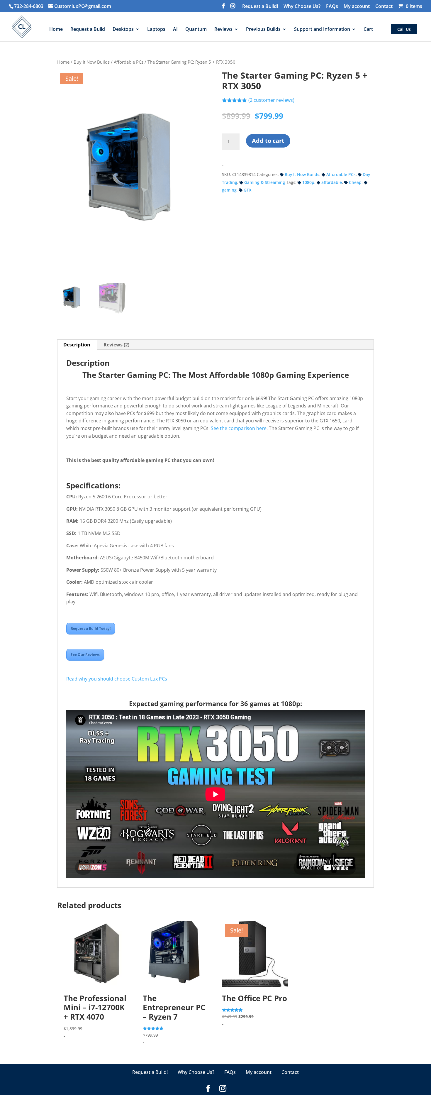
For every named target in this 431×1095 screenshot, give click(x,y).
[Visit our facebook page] (223, 8)
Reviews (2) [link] (116, 344)
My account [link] (357, 6)
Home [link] (63, 62)
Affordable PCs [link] (128, 62)
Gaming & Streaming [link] (264, 182)
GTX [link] (247, 190)
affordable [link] (331, 182)
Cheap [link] (355, 182)
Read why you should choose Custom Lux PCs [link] (116, 679)
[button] (425, 1051)
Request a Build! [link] (260, 6)
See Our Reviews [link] (85, 654)
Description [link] (76, 344)
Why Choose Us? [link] (302, 6)
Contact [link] (384, 6)
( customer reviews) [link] (271, 100)
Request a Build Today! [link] (91, 628)
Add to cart (268, 141)
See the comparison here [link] (239, 428)
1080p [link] (308, 182)
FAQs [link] (332, 6)
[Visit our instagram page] (232, 8)
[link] (79, 6)
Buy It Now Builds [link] (92, 62)
